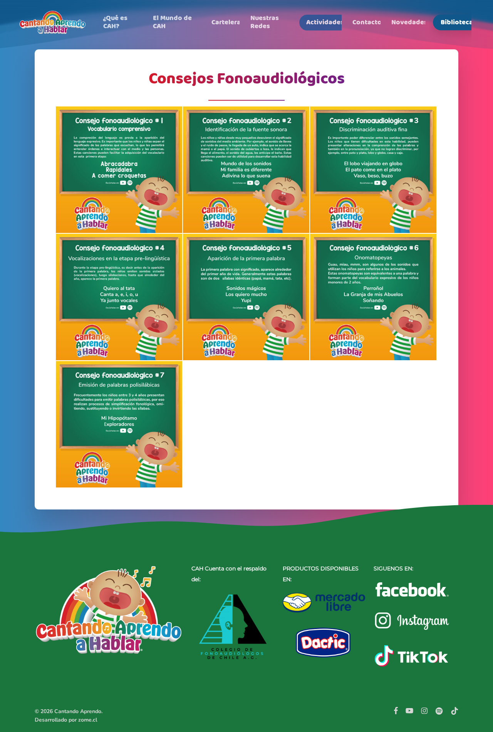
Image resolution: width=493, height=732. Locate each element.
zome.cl (87, 720)
